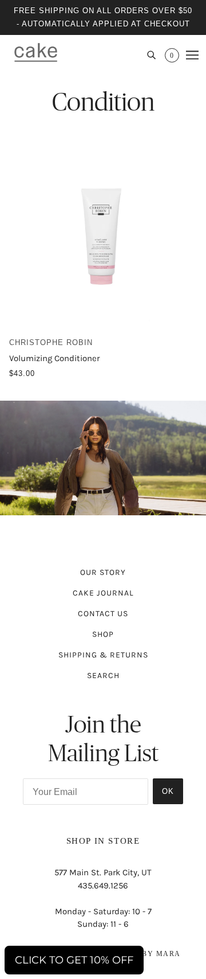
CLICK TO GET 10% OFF (74, 960)
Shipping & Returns (103, 655)
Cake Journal (103, 593)
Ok (168, 791)
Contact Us (103, 613)
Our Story (103, 572)
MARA (168, 954)
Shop (103, 634)
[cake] (35, 52)
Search (103, 675)
